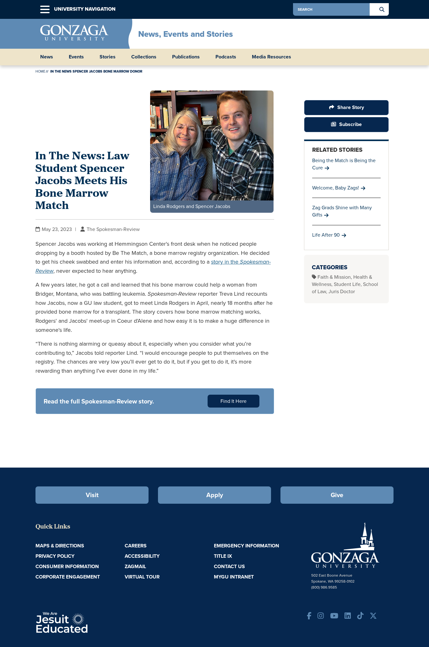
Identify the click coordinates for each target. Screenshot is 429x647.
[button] (45, 10)
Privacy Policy (54, 556)
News (46, 56)
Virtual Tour (142, 576)
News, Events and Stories (185, 34)
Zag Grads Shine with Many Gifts (342, 211)
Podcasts (225, 56)
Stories (108, 56)
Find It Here (233, 401)
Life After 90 (326, 235)
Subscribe (350, 124)
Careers (136, 545)
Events (76, 56)
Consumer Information (67, 566)
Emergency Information (246, 545)
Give (337, 495)
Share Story (350, 107)
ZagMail (135, 566)
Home (40, 71)
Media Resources (271, 56)
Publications (186, 56)
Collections (143, 56)
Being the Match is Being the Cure (344, 164)
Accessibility (142, 556)
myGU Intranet (234, 576)
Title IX (223, 556)
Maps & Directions (59, 545)
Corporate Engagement (67, 576)
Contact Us (229, 566)
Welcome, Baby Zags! (335, 187)
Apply (214, 495)
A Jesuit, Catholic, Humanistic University (88, 621)
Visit (92, 495)
